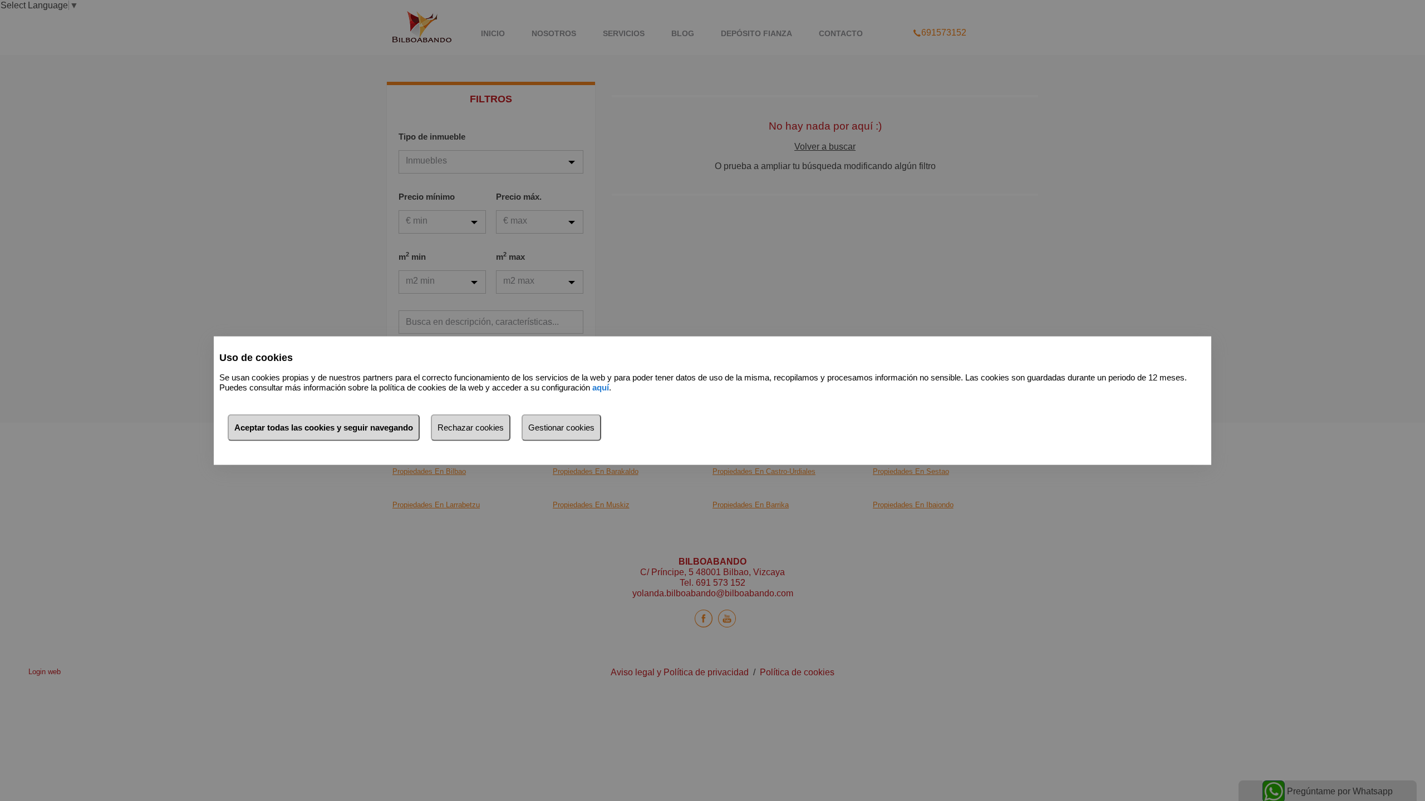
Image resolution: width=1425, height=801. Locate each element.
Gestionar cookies (561, 427)
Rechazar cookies (471, 427)
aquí (600, 387)
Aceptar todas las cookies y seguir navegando (323, 427)
